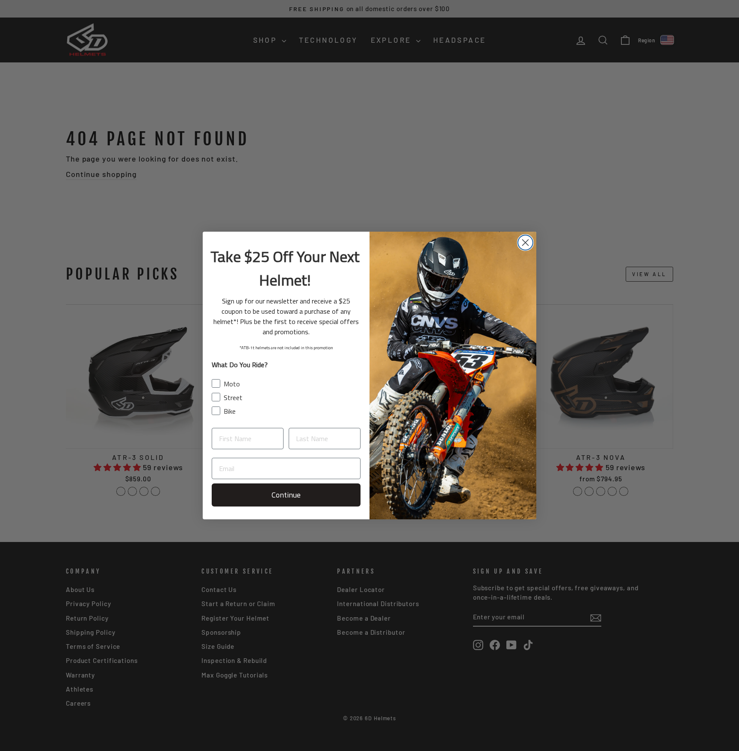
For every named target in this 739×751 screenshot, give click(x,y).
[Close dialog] (525, 242)
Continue (286, 495)
